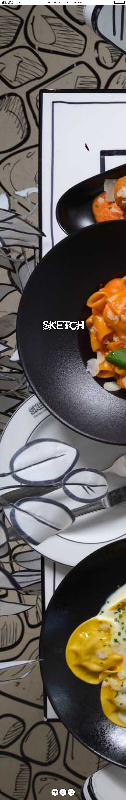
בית (91, 2)
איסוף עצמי (55, 793)
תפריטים (80, 2)
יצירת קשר (49, 2)
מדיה (55, 2)
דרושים (68, 2)
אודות (86, 2)
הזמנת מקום (71, 793)
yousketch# (62, 2)
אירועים (74, 2)
